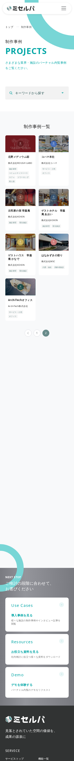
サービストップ (14, 758)
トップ (9, 27)
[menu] (63, 8)
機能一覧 (43, 758)
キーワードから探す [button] (29, 93)
